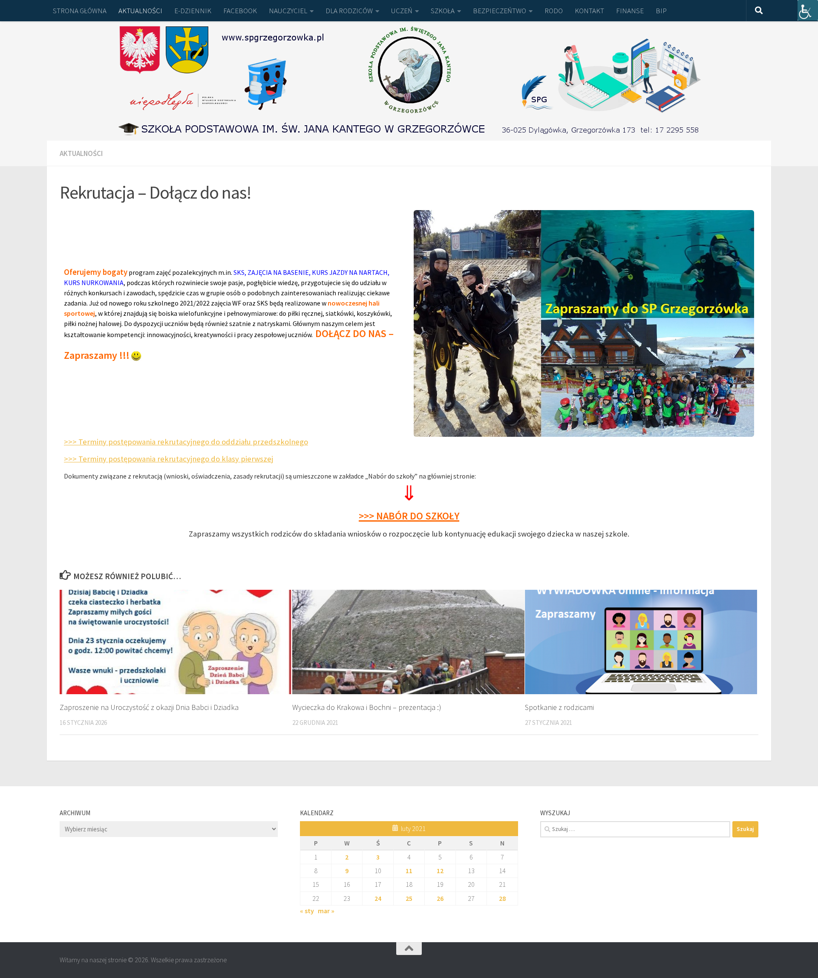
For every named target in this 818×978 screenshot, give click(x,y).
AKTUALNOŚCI (140, 10)
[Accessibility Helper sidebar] (808, 10)
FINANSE (630, 10)
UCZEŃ (401, 10)
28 (502, 898)
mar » (326, 910)
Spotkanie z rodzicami (559, 707)
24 (377, 898)
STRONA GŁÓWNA (80, 10)
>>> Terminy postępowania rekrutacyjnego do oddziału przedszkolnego (186, 442)
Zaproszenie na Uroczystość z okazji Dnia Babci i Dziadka (149, 707)
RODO (553, 10)
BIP (661, 10)
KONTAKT (589, 10)
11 (409, 870)
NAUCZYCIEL (288, 10)
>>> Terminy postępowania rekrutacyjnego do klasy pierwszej (168, 459)
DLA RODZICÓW (349, 10)
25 (409, 898)
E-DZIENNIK (192, 10)
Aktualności (81, 153)
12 (440, 870)
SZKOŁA (443, 10)
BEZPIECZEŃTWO (499, 10)
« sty (307, 910)
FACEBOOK (240, 10)
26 (440, 898)
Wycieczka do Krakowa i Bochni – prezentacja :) (366, 707)
